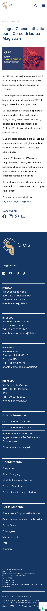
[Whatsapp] (17, 216)
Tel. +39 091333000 (13, 396)
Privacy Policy (8, 600)
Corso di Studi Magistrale (16, 427)
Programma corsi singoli (16, 447)
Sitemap (7, 549)
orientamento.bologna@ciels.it (19, 366)
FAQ (4, 543)
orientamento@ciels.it (14, 303)
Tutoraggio (8, 531)
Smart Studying (11, 474)
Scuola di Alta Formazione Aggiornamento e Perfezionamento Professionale (22, 437)
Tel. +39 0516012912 (14, 363)
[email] (23, 216)
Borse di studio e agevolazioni (19, 492)
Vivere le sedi (10, 537)
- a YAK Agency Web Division (25, 606)
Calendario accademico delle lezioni (22, 519)
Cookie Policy (24, 600)
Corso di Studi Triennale (16, 421)
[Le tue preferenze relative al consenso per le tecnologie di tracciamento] (42, 608)
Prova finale (9, 525)
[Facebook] (4, 216)
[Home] (7, 5)
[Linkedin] (11, 216)
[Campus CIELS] (23, 247)
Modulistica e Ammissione (17, 480)
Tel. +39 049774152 (13, 299)
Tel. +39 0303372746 (14, 329)
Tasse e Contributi (12, 486)
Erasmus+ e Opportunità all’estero (21, 513)
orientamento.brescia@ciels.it (19, 333)
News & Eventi (9, 22)
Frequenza (8, 468)
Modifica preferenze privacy (23, 602)
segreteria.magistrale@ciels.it (17, 201)
